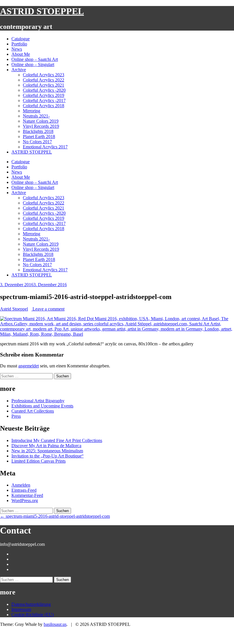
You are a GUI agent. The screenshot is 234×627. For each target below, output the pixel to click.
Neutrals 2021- (36, 116)
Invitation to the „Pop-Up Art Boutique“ (47, 455)
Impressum (21, 609)
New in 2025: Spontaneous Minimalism (47, 450)
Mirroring (31, 110)
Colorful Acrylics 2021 (43, 85)
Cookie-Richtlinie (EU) (32, 614)
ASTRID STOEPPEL (42, 11)
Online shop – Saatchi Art (34, 59)
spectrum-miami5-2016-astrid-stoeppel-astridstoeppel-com (55, 516)
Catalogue (20, 38)
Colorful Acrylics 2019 (43, 95)
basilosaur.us (55, 624)
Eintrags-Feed (24, 490)
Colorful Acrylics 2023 (43, 74)
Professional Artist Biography (37, 400)
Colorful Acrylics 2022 (43, 79)
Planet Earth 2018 (39, 136)
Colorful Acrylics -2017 (44, 100)
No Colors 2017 (37, 141)
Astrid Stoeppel (14, 308)
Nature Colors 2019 (40, 121)
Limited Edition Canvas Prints (38, 461)
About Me (20, 54)
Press (16, 416)
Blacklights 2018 (38, 131)
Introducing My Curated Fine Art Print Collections (56, 440)
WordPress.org (24, 500)
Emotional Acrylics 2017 (45, 146)
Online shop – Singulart (32, 64)
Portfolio (19, 43)
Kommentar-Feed (27, 495)
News (16, 49)
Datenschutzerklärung (31, 604)
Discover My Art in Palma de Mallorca (46, 445)
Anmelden (20, 485)
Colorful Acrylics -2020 (44, 90)
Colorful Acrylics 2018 (43, 105)
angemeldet (28, 365)
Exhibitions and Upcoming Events (42, 405)
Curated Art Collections (32, 411)
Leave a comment (47, 308)
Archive (18, 69)
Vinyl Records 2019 (41, 126)
